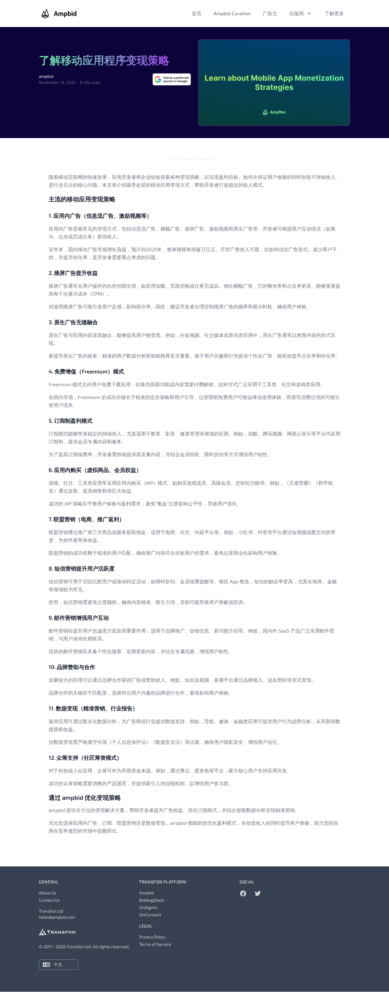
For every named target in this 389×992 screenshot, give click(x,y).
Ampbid (146, 892)
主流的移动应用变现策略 (82, 199)
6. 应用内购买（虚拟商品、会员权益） (95, 470)
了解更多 (334, 13)
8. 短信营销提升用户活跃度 (82, 568)
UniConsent (150, 914)
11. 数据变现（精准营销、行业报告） (93, 708)
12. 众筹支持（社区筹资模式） (85, 757)
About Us (47, 892)
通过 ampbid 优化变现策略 (85, 797)
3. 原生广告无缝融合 (73, 322)
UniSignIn (148, 907)
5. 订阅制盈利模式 (70, 420)
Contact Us (49, 900)
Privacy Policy (152, 936)
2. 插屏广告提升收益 (73, 272)
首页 (196, 13)
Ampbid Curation (232, 13)
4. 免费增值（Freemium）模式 (86, 371)
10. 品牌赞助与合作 (72, 667)
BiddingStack (151, 900)
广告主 (270, 13)
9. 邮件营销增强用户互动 (79, 617)
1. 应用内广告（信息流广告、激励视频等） (100, 215)
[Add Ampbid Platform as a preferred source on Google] (172, 79)
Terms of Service (155, 944)
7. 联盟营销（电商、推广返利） (87, 519)
